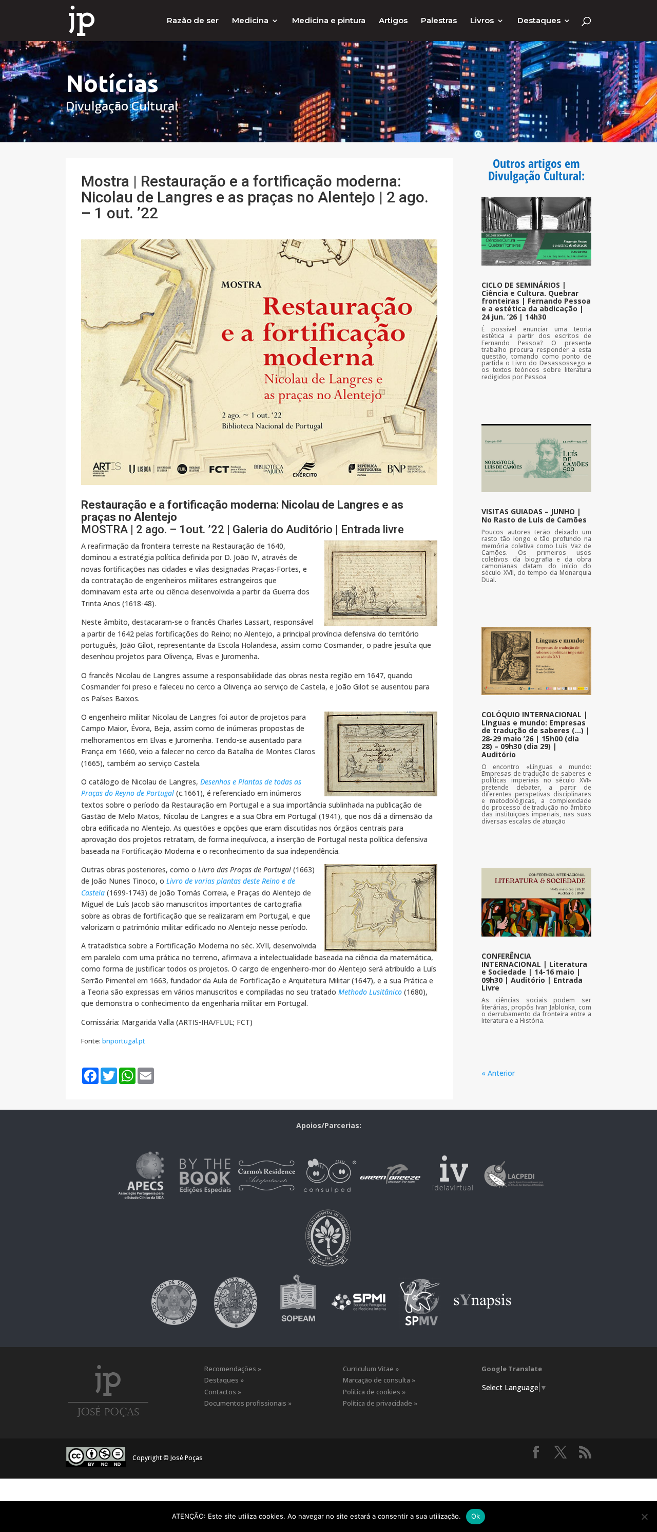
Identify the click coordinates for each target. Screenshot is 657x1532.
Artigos (393, 21)
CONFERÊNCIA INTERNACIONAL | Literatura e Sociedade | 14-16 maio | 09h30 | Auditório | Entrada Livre (534, 972)
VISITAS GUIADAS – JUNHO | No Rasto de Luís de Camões (534, 515)
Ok (475, 1516)
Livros (482, 21)
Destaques (539, 21)
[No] (644, 1516)
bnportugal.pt (123, 1040)
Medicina (250, 21)
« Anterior (498, 1073)
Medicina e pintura (328, 21)
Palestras (439, 21)
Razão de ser (193, 21)
